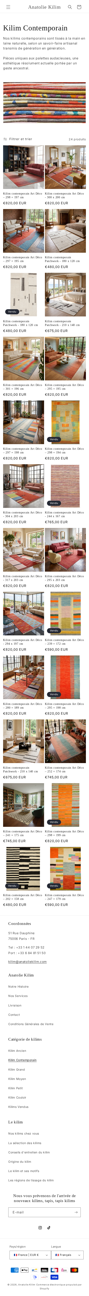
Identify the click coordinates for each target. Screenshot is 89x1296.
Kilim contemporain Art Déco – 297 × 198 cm (22, 450)
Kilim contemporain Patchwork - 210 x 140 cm (62, 323)
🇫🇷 (26, 1254)
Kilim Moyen (17, 1079)
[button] (8, 7)
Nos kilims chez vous (23, 1133)
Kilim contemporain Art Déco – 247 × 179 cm (64, 896)
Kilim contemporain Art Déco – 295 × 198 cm (64, 705)
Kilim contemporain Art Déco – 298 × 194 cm (64, 450)
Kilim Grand (16, 1069)
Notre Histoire (18, 986)
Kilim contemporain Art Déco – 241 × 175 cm (22, 833)
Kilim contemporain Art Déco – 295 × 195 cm (64, 386)
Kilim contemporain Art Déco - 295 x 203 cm (64, 578)
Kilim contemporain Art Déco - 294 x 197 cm (22, 641)
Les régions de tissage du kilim (31, 1180)
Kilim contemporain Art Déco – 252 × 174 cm (64, 769)
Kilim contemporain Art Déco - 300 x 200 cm (64, 195)
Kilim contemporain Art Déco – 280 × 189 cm (22, 705)
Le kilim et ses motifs (23, 1171)
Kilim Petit (15, 1088)
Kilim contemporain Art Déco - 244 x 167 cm (64, 514)
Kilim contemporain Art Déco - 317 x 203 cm (22, 578)
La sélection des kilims (24, 1143)
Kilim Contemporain (22, 1060)
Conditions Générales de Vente (30, 1024)
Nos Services (18, 996)
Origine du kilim (19, 1161)
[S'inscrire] (76, 1212)
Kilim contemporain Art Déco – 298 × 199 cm (64, 833)
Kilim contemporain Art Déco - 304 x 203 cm (22, 514)
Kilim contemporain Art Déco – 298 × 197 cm (22, 195)
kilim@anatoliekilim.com (27, 962)
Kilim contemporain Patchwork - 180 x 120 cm (62, 259)
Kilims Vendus (18, 1106)
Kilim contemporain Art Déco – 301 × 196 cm (22, 386)
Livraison (14, 1005)
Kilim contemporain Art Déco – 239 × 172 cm (64, 641)
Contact (14, 1014)
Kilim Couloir (17, 1097)
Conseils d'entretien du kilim (29, 1152)
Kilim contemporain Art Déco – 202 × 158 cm (22, 896)
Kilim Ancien (17, 1050)
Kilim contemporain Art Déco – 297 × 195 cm (22, 259)
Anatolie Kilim (26, 1284)
